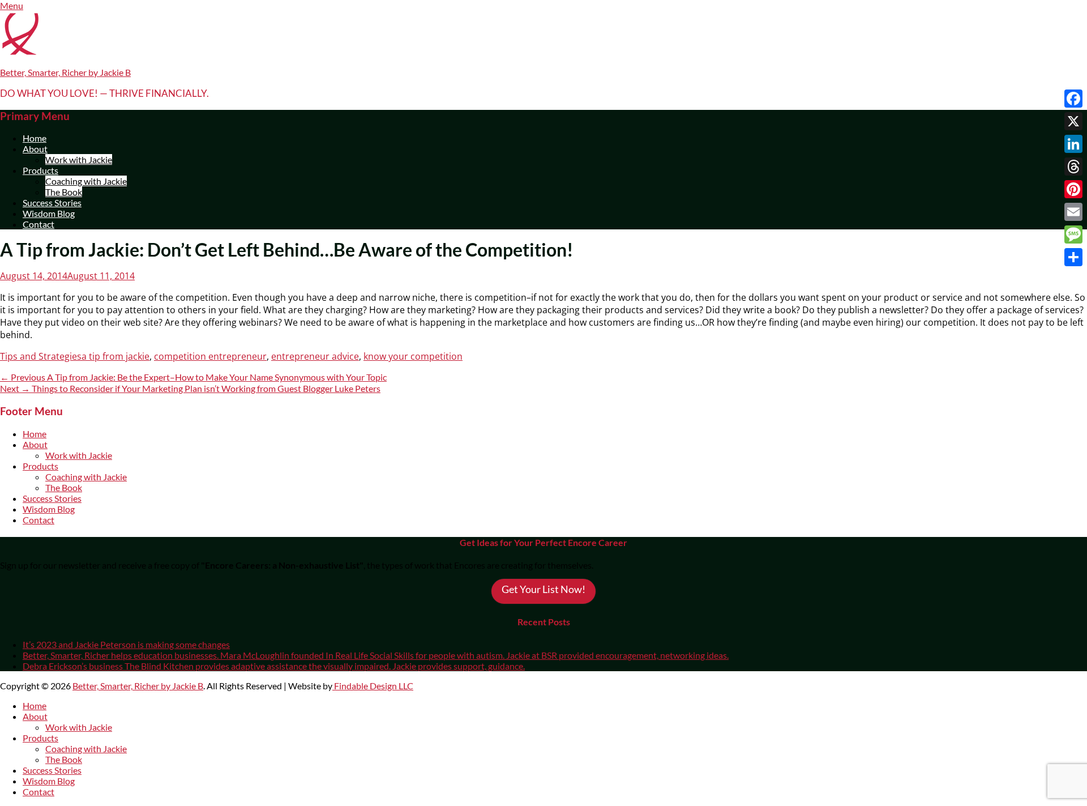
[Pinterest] (1073, 189)
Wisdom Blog (49, 213)
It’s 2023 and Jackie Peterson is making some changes (126, 644)
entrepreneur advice (315, 356)
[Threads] (1073, 166)
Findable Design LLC (372, 685)
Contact (38, 224)
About (35, 148)
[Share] (1073, 257)
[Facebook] (1073, 98)
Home (34, 138)
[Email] (1073, 212)
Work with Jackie (78, 159)
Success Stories (52, 202)
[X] (1073, 121)
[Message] (1073, 234)
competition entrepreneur (210, 356)
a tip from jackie (115, 356)
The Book (63, 191)
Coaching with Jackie (86, 181)
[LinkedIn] (1073, 144)
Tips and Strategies (41, 356)
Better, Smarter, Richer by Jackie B (65, 72)
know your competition (413, 356)
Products (40, 170)
